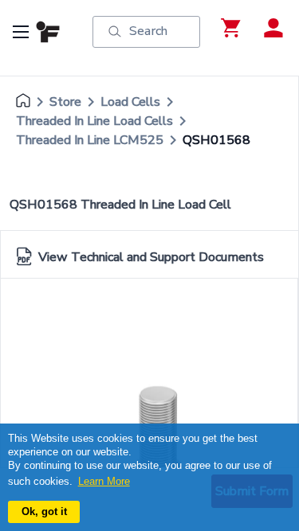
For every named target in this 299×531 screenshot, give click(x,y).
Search (148, 31)
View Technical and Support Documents (151, 257)
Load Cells (130, 102)
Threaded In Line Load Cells (94, 121)
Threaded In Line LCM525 (89, 140)
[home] (23, 101)
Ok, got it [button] (44, 511)
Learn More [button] (104, 481)
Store (65, 102)
